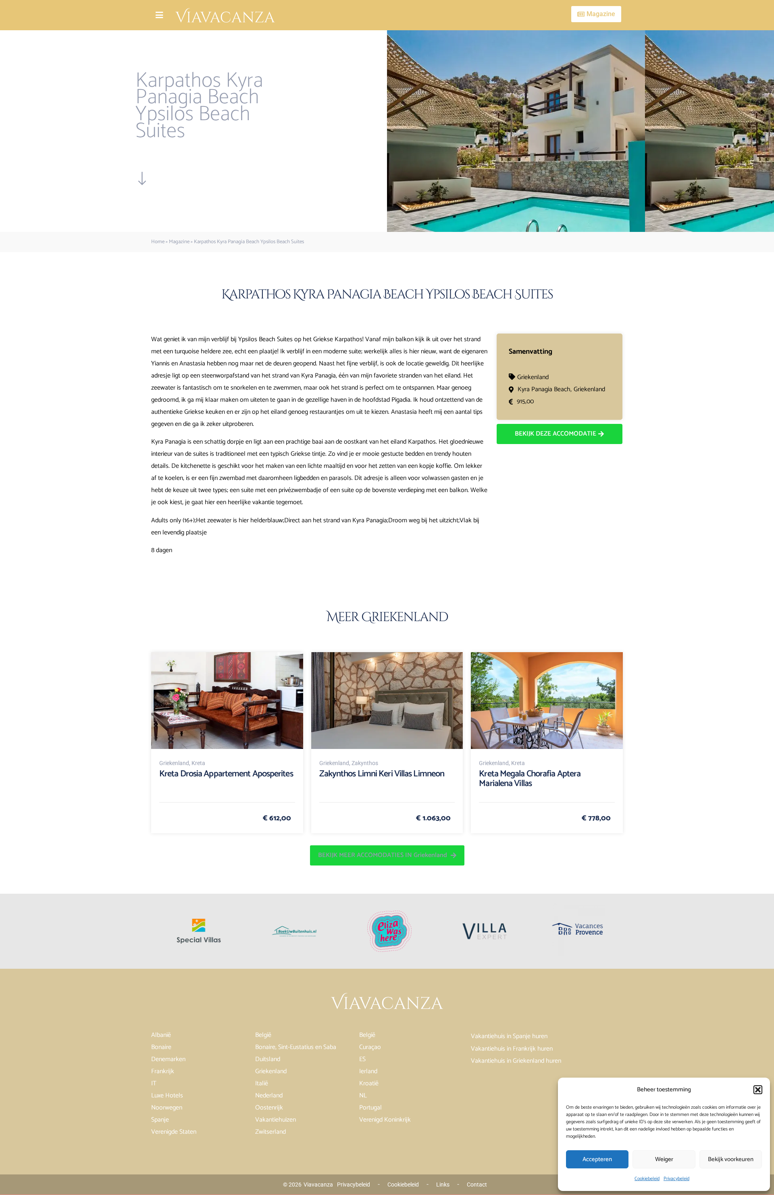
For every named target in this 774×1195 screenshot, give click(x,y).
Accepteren (597, 1159)
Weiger (664, 1159)
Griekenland (533, 377)
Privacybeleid (676, 1178)
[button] (758, 1090)
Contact (477, 1184)
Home (157, 242)
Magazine (179, 242)
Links (442, 1184)
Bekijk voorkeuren (730, 1159)
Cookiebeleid (647, 1178)
